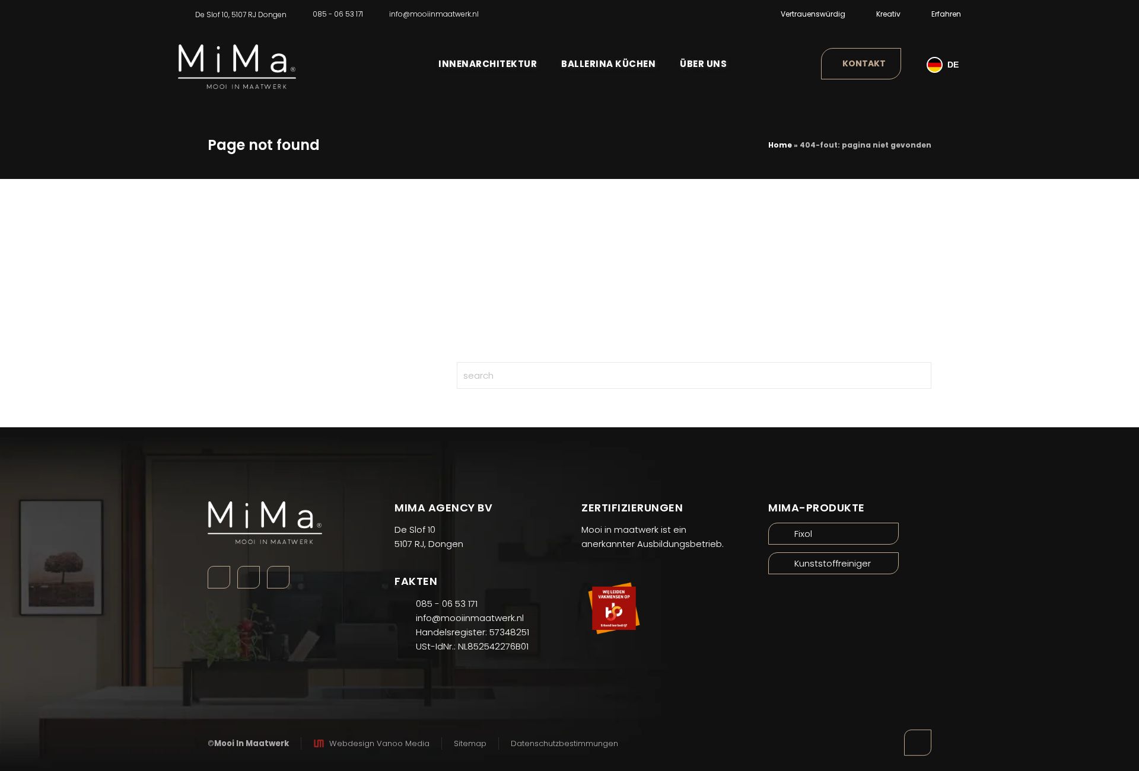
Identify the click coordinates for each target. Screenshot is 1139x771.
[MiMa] (237, 58)
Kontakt (864, 63)
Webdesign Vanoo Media (379, 743)
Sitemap (470, 743)
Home (780, 145)
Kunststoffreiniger (832, 563)
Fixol (803, 533)
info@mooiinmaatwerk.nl (434, 14)
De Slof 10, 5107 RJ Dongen (241, 14)
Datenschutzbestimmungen (564, 743)
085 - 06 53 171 (338, 14)
